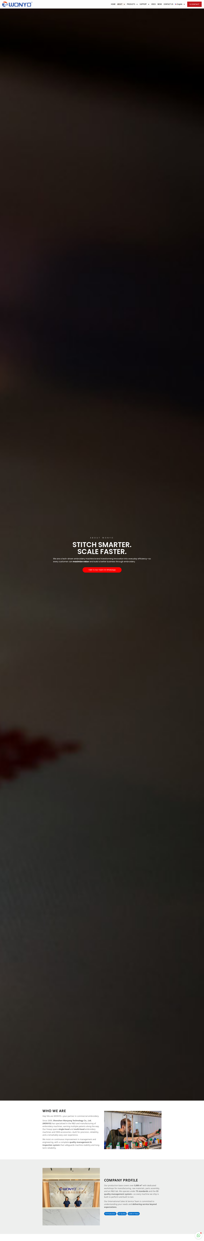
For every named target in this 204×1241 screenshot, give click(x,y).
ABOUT (119, 4)
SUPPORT (143, 4)
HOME (113, 4)
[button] (198, 1235)
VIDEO (153, 4)
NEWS (159, 4)
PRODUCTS (131, 4)
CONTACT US (168, 4)
